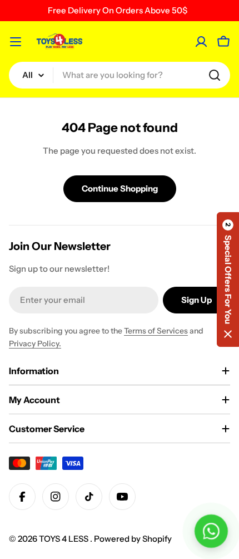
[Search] (214, 75)
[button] (228, 279)
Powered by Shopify (133, 538)
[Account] (201, 41)
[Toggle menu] (15, 41)
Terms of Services (156, 331)
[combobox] (119, 75)
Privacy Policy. (35, 344)
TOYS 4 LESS (64, 538)
